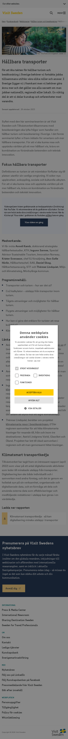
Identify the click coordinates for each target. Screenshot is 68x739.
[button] (34, 408)
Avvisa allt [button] (33, 400)
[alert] (34, 369)
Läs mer (37, 361)
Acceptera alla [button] (34, 392)
